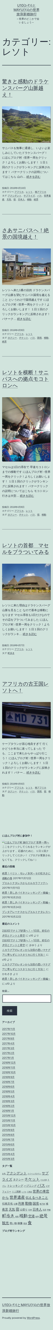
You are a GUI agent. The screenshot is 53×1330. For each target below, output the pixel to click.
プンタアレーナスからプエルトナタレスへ (26, 911)
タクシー (12, 338)
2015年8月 (8, 1134)
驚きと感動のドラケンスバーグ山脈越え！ (25, 88)
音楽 (25, 1223)
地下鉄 (42, 1204)
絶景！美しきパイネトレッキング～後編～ (26, 892)
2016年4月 (8, 1096)
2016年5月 (8, 1091)
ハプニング (30, 1185)
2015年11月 (8, 1120)
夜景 (5, 1209)
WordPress (33, 1317)
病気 (17, 1217)
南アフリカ (40, 192)
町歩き (11, 653)
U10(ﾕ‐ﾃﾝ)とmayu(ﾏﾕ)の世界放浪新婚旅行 (27, 9)
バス (39, 195)
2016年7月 (8, 1081)
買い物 (13, 1223)
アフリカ (19, 192)
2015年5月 (8, 1149)
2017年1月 (8, 1057)
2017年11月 (8, 1028)
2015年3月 (8, 1158)
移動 (29, 199)
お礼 (4, 1174)
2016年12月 (9, 1062)
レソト (29, 192)
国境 (39, 338)
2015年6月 (8, 1144)
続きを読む (33, 176)
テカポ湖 (43, 1180)
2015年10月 (9, 1125)
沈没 (44, 1210)
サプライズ (29, 195)
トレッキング (15, 1185)
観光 (5, 1223)
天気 (9, 199)
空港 (31, 1216)
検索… (5, 990)
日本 (30, 1210)
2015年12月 (9, 1115)
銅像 (20, 1223)
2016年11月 (8, 1067)
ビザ (48, 1186)
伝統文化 (7, 1203)
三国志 (29, 1192)
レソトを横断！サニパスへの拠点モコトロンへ (25, 379)
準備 (48, 1210)
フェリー (6, 1191)
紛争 (37, 1217)
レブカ (24, 1192)
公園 (16, 1204)
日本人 (21, 199)
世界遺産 (17, 1197)
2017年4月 (8, 1043)
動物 (28, 1203)
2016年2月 (8, 1105)
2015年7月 (8, 1139)
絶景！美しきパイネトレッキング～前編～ (26, 902)
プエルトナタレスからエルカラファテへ (25, 883)
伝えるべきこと (37, 1197)
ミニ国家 (16, 1191)
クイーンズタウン (34, 1174)
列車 (21, 1203)
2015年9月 (8, 1130)
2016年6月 (8, 1086)
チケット (23, 338)
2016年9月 (8, 1077)
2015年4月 (8, 1154)
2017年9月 (8, 1038)
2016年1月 (8, 1110)
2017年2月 (8, 1053)
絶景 (36, 199)
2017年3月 (8, 1048)
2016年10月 (9, 1072)
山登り (24, 1209)
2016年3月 (8, 1101)
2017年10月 (9, 1033)
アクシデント (14, 195)
